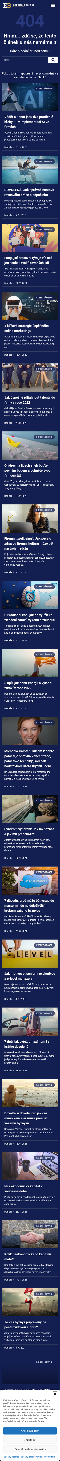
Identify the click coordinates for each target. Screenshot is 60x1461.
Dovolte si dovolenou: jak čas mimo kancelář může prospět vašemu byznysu (26, 1118)
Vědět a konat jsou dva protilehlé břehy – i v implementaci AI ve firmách (28, 122)
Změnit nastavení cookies (30, 1449)
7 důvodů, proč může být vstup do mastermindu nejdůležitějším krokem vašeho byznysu (29, 906)
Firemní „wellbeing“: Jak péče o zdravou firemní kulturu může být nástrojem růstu (28, 543)
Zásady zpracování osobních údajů (38, 1457)
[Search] (53, 60)
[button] (55, 1394)
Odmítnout (30, 1440)
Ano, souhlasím (30, 1430)
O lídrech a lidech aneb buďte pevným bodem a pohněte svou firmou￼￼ (27, 470)
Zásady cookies (11, 1457)
